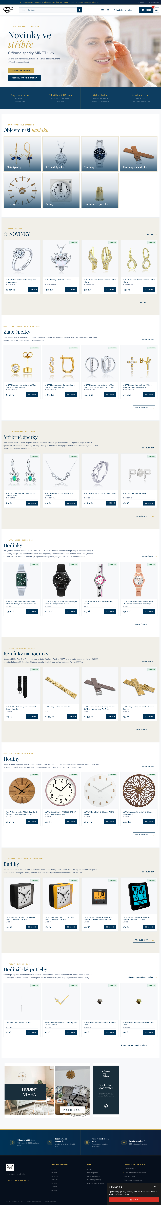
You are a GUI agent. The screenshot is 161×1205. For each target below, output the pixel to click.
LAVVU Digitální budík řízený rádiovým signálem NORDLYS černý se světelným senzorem (98, 918)
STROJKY (54, 1190)
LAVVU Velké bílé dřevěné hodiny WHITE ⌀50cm (99, 813)
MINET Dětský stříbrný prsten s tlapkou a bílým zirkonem (21, 281)
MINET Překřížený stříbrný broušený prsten (99, 493)
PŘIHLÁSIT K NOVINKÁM (17, 1180)
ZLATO (53, 1169)
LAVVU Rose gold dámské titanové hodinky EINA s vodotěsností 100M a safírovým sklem (138, 602)
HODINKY (54, 1176)
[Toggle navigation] (156, 9)
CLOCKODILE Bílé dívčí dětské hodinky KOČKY (98, 602)
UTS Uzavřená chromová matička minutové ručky (99, 1023)
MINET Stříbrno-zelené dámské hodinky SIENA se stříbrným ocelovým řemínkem (21, 602)
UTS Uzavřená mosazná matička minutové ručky (138, 1023)
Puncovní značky (129, 1176)
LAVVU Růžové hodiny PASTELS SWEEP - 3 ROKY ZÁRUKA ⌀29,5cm (61, 813)
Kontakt (141, 2)
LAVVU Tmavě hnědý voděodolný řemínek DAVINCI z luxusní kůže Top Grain (99, 708)
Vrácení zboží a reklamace (133, 1180)
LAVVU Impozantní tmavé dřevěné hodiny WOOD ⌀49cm (138, 813)
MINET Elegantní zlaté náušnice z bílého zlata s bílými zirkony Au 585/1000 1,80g (99, 386)
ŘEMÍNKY (54, 1180)
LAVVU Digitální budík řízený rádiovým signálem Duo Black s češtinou (137, 918)
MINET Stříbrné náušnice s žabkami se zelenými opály (20, 494)
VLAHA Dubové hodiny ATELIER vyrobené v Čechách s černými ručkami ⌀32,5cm (22, 813)
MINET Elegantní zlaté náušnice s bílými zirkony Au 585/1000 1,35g (21, 386)
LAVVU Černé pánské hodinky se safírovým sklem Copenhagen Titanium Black (61, 602)
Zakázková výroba (93, 1176)
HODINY (54, 1183)
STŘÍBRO (54, 1172)
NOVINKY (152, 234)
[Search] (79, 9)
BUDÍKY (54, 1187)
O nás (89, 1169)
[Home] (9, 10)
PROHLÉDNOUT (149, 339)
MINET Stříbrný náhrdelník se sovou (58, 280)
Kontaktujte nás (153, 2)
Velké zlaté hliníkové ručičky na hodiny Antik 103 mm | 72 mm (61, 1023)
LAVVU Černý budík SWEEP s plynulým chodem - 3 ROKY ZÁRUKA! (20, 918)
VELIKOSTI (33, 289)
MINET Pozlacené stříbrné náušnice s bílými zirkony (100, 281)
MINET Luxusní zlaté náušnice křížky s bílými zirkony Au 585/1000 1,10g (137, 386)
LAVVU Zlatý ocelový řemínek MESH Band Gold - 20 (138, 708)
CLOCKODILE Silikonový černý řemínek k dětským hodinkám (21, 708)
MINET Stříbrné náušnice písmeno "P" (137, 493)
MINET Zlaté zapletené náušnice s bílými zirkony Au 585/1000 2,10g (60, 386)
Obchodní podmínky (94, 1180)
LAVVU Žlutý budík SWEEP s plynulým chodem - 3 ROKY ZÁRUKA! (59, 918)
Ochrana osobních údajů (95, 1183)
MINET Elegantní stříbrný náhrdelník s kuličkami (59, 494)
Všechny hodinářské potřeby (142, 977)
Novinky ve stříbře (21, 70)
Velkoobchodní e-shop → (124, 10)
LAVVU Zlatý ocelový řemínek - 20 (57, 707)
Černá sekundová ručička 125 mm (18, 1022)
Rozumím (134, 1199)
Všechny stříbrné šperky (24, 78)
